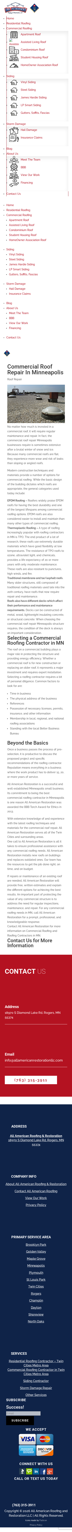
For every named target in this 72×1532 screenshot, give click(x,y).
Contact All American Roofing (36, 1191)
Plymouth (36, 1273)
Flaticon (43, 1520)
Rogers (36, 1293)
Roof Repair (14, 379)
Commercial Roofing (19, 28)
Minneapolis (36, 1265)
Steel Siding (28, 89)
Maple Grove (36, 1259)
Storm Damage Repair (36, 1388)
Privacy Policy (36, 1205)
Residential (17, 1361)
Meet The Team (30, 159)
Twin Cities (36, 1286)
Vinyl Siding (28, 82)
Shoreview (36, 1314)
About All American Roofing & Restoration (36, 1184)
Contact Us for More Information (29, 943)
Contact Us (14, 193)
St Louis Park (36, 1279)
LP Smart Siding (31, 105)
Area (45, 1365)
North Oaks (36, 1321)
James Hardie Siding (34, 97)
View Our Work (30, 175)
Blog (9, 148)
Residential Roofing (19, 23)
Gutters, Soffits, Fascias (35, 112)
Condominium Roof (33, 49)
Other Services (36, 1395)
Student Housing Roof (34, 57)
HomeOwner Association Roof (39, 65)
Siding (10, 76)
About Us (12, 153)
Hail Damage (29, 129)
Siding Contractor (36, 1381)
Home (10, 18)
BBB (23, 167)
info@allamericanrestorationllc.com (34, 1060)
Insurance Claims (31, 137)
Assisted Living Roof (33, 42)
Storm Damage (16, 123)
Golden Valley (36, 1251)
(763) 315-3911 (30, 1080)
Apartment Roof (31, 34)
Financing (27, 182)
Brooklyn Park (36, 1245)
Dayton (36, 1307)
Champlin (36, 1300)
